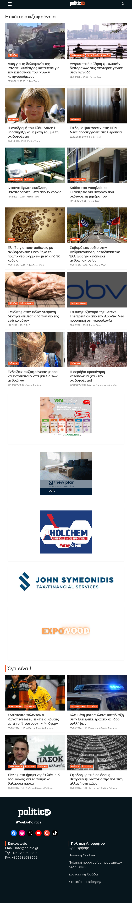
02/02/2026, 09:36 (79, 77)
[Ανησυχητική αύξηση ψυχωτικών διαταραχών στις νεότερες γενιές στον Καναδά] (97, 41)
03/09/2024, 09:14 (79, 325)
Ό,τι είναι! (30, 706)
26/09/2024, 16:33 (78, 265)
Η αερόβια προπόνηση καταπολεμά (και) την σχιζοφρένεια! (87, 376)
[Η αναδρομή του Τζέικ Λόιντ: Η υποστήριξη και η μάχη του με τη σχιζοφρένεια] (35, 106)
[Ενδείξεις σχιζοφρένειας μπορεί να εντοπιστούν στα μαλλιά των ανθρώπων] (35, 349)
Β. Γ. (28, 325)
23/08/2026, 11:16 (78, 728)
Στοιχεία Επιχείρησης (85, 882)
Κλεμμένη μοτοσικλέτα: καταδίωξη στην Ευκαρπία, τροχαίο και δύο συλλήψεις (97, 719)
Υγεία (11, 239)
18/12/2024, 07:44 (16, 197)
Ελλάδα (13, 55)
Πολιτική (75, 239)
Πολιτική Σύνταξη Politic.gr (39, 788)
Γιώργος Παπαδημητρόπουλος (102, 385)
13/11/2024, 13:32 (78, 201)
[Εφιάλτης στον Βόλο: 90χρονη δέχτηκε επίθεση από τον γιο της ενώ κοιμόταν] (35, 289)
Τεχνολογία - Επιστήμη (98, 55)
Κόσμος (29, 179)
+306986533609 (25, 857)
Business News (78, 303)
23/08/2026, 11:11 (16, 788)
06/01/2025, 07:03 (17, 141)
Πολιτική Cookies (82, 855)
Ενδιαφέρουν (77, 55)
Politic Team (32, 81)
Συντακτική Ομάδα (83, 874)
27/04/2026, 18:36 (16, 81)
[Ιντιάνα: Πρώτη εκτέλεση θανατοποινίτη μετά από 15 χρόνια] (35, 166)
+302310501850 (24, 853)
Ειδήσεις (75, 119)
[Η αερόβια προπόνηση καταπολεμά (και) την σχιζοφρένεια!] (97, 349)
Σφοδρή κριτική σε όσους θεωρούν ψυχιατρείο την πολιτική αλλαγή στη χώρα (96, 779)
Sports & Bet (15, 706)
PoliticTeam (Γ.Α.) (35, 265)
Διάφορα (75, 363)
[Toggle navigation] (9, 4)
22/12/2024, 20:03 (79, 137)
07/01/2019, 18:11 (78, 385)
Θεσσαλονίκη (78, 179)
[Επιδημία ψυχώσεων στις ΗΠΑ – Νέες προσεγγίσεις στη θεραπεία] (97, 106)
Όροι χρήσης (79, 848)
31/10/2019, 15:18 (16, 385)
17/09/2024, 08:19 (16, 325)
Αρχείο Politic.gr (33, 385)
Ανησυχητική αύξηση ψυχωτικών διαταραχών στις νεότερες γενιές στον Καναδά (96, 68)
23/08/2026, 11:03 (78, 788)
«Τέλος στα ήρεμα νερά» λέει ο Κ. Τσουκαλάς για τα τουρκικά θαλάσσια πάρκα (34, 779)
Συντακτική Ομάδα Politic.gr (102, 728)
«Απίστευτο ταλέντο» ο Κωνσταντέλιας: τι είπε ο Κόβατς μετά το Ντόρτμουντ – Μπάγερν (33, 719)
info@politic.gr (26, 848)
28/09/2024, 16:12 (16, 265)
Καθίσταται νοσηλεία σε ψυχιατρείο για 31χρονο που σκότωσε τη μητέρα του (92, 192)
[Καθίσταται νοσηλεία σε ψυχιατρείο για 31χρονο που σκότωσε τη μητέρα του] (97, 166)
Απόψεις (75, 766)
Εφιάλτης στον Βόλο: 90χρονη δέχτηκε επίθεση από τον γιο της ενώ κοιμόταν (33, 316)
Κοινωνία (13, 119)
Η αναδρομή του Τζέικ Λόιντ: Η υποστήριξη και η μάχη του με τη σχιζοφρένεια (33, 132)
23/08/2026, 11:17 (16, 728)
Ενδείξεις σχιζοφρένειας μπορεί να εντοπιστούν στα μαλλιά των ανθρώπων (33, 376)
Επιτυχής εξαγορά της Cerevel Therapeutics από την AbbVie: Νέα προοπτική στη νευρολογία (97, 316)
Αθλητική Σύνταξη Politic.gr (40, 728)
